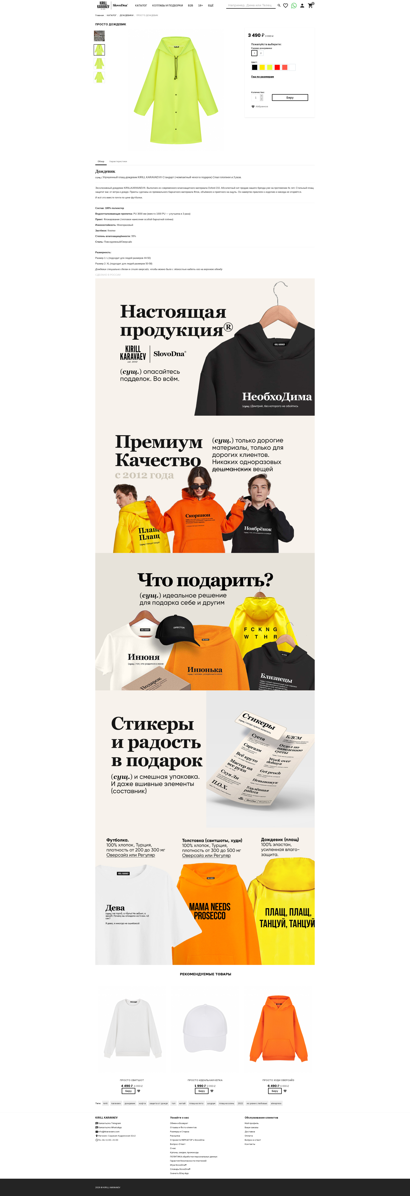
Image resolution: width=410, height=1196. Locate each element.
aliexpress (276, 1103)
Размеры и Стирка (179, 1131)
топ (173, 1103)
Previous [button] (99, 28)
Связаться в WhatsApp (110, 1127)
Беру (128, 1091)
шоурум (211, 1103)
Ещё (210, 5)
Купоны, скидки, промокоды (184, 1152)
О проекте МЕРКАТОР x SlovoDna (187, 1140)
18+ (200, 5)
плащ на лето (196, 1103)
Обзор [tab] (101, 161)
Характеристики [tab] (118, 161)
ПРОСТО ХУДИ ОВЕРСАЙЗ (278, 1080)
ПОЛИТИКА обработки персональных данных (193, 1156)
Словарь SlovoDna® (180, 1169)
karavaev (116, 1103)
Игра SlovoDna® (178, 1165)
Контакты (250, 1144)
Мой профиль (251, 1123)
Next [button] (99, 85)
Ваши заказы (251, 1127)
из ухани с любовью (257, 1103)
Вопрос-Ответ (177, 1144)
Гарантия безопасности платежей (188, 1160)
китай (182, 1103)
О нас (173, 1148)
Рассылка (175, 1135)
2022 (240, 1103)
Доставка (250, 1131)
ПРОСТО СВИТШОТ (132, 1080)
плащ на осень (226, 1103)
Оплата (249, 1135)
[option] (176, 90)
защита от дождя (159, 1103)
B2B (190, 5)
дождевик (130, 1103)
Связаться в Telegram (109, 1123)
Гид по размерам (262, 76)
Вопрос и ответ (253, 1140)
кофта (142, 1103)
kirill (105, 1103)
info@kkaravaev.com (108, 1131)
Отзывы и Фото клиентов (183, 1127)
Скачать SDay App (179, 1173)
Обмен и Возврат (179, 1123)
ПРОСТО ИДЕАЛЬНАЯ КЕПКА (205, 1080)
